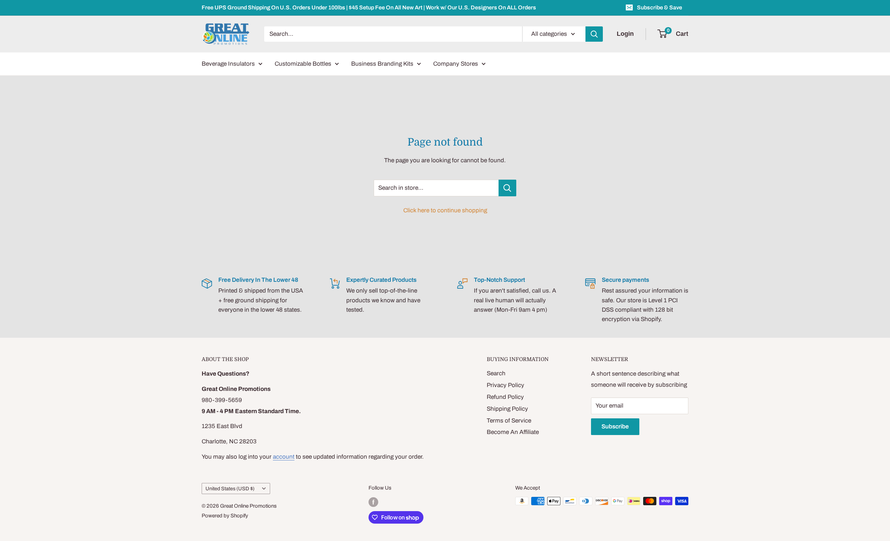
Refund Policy (505, 397)
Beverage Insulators (228, 63)
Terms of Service (509, 420)
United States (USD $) (229, 488)
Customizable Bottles (303, 63)
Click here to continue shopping (445, 210)
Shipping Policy (507, 408)
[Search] (594, 34)
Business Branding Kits (382, 63)
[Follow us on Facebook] (373, 502)
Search (496, 373)
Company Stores (455, 63)
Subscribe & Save (659, 7)
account (283, 456)
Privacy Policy (505, 385)
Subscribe (615, 426)
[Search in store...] (507, 188)
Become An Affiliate (513, 432)
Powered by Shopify (225, 515)
